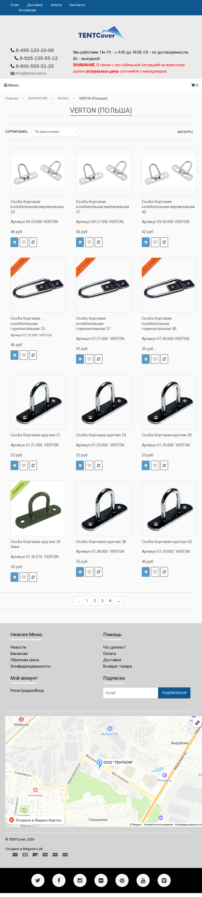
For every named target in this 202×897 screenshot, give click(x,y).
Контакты (77, 5)
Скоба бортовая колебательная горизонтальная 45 (159, 323)
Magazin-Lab (33, 849)
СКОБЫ (63, 98)
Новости (18, 647)
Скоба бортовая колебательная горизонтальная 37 (93, 323)
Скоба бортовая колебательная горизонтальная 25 (28, 323)
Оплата (56, 5)
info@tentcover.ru (31, 73)
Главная (11, 98)
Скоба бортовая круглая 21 (35, 435)
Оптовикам (27, 10)
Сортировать (16, 132)
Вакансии (19, 653)
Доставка (35, 5)
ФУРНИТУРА (37, 98)
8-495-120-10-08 (34, 50)
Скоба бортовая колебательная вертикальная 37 (102, 206)
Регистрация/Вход (27, 690)
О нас (15, 5)
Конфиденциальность (31, 666)
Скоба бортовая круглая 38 (101, 541)
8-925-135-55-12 (38, 58)
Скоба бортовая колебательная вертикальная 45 (168, 206)
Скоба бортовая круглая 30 (167, 435)
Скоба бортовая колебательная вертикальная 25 (37, 206)
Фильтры (185, 132)
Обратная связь (25, 660)
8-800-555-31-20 (34, 66)
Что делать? (114, 647)
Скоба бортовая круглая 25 (101, 435)
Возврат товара (117, 666)
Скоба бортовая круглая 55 (167, 541)
